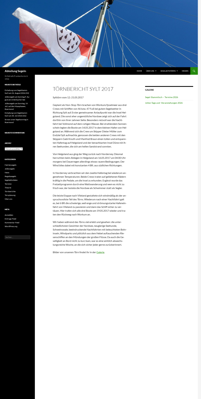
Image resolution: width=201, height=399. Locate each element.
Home (139, 71)
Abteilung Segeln (15, 71)
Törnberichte (10, 191)
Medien (185, 71)
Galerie (100, 252)
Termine (8, 184)
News (7, 172)
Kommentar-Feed (12, 222)
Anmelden (9, 215)
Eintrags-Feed (10, 219)
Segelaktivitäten (168, 71)
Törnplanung (10, 195)
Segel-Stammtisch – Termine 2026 (161, 97)
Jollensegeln (10, 169)
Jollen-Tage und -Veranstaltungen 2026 (164, 102)
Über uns (150, 71)
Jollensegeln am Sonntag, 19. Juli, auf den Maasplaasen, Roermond (16, 106)
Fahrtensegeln (10, 165)
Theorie (8, 187)
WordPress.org (11, 226)
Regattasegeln (10, 176)
